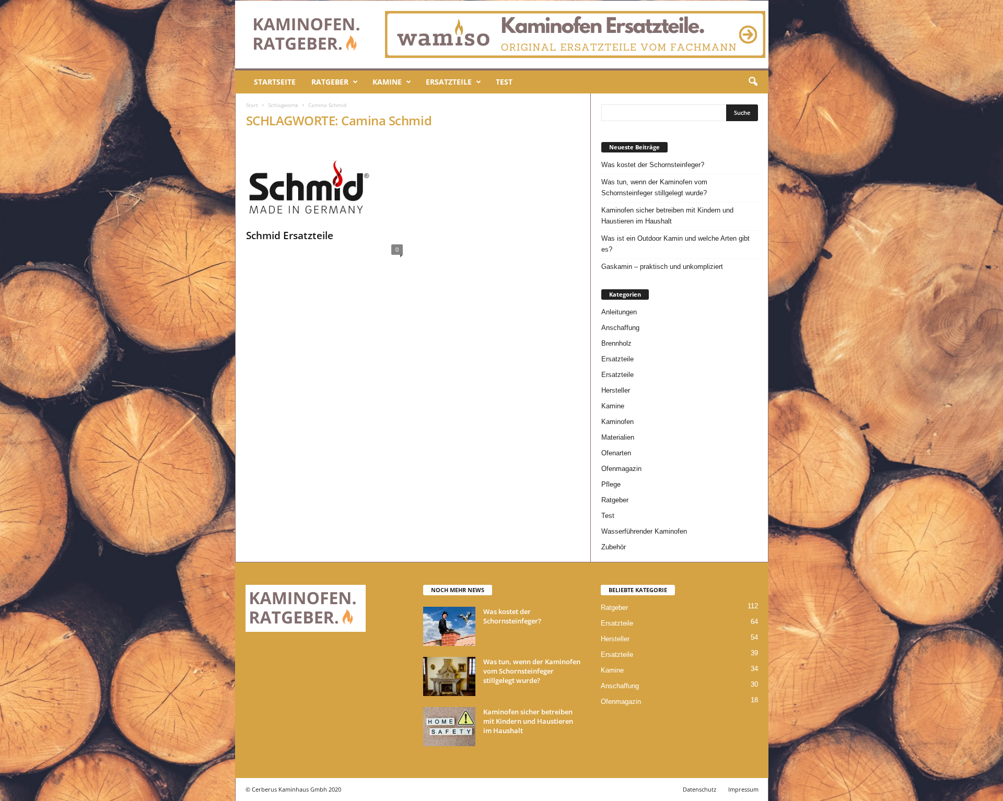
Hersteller (615, 390)
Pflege (611, 484)
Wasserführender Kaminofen (644, 531)
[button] (752, 81)
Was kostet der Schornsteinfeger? (652, 165)
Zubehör (613, 547)
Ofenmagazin (621, 469)
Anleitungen (619, 312)
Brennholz (616, 343)
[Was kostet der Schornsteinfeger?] (449, 626)
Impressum (743, 789)
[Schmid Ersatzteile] (324, 181)
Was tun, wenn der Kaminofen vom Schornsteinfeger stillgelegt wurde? (654, 187)
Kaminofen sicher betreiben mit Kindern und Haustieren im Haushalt (667, 215)
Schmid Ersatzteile (289, 235)
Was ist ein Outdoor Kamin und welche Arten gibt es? (675, 243)
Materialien (617, 437)
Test (504, 82)
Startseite (275, 82)
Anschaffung (620, 328)
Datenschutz (699, 789)
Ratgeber (329, 82)
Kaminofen (617, 422)
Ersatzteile (449, 82)
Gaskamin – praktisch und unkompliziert (662, 266)
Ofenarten (616, 453)
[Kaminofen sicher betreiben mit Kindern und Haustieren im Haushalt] (449, 726)
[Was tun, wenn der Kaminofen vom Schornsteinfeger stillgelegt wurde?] (449, 676)
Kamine (387, 82)
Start (252, 105)
